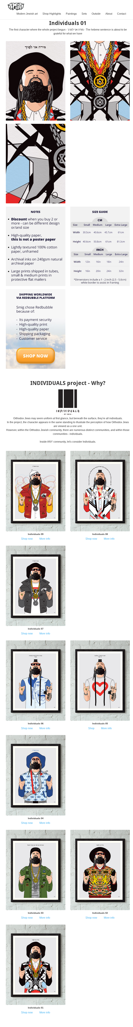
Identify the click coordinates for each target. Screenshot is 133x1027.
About (108, 13)
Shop (91, 728)
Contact (121, 13)
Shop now (27, 538)
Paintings (71, 13)
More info (44, 538)
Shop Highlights (51, 13)
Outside (96, 13)
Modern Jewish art (27, 13)
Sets (84, 13)
